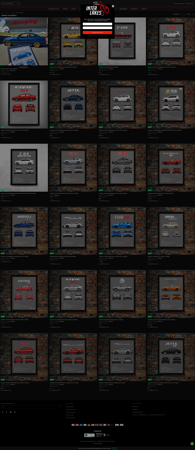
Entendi (114, 448)
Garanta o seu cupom (97, 32)
